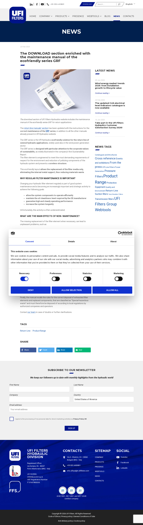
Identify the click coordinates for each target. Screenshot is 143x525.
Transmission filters (104, 199)
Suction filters (101, 194)
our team (32, 312)
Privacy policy (66, 516)
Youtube (124, 457)
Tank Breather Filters (116, 194)
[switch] (56, 279)
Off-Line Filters (108, 167)
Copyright (56, 514)
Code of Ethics (54, 516)
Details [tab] (71, 241)
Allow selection (71, 290)
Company (99, 457)
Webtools (103, 210)
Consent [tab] (29, 241)
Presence (99, 467)
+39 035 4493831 (74, 465)
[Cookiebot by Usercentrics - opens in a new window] (120, 233)
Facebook (125, 462)
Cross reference (105, 158)
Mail (80, 350)
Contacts (99, 481)
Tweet (44, 350)
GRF (47, 131)
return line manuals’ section (36, 128)
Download (87, 4)
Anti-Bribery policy (65, 521)
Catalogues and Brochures (106, 155)
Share (26, 350)
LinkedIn (124, 468)
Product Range (39, 331)
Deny (31, 290)
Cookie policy (79, 521)
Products (99, 462)
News (97, 476)
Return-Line (25, 331)
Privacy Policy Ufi (80, 419)
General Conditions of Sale (84, 516)
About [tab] (113, 241)
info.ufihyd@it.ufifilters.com (78, 471)
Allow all (112, 290)
